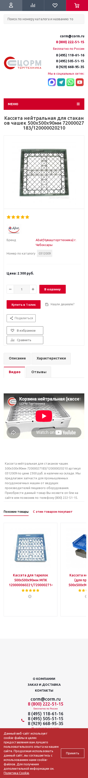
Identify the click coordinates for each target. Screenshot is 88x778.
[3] (18, 217)
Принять (72, 753)
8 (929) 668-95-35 (70, 67)
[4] (23, 217)
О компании (44, 678)
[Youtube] (80, 82)
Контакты (44, 690)
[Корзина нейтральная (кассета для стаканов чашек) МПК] (44, 173)
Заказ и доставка (44, 684)
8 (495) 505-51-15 (70, 61)
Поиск (6, 28)
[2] (13, 217)
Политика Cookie (16, 773)
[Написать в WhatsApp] (70, 82)
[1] (9, 217)
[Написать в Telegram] (61, 82)
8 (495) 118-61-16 (70, 55)
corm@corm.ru (72, 36)
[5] (27, 217)
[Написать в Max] (52, 82)
